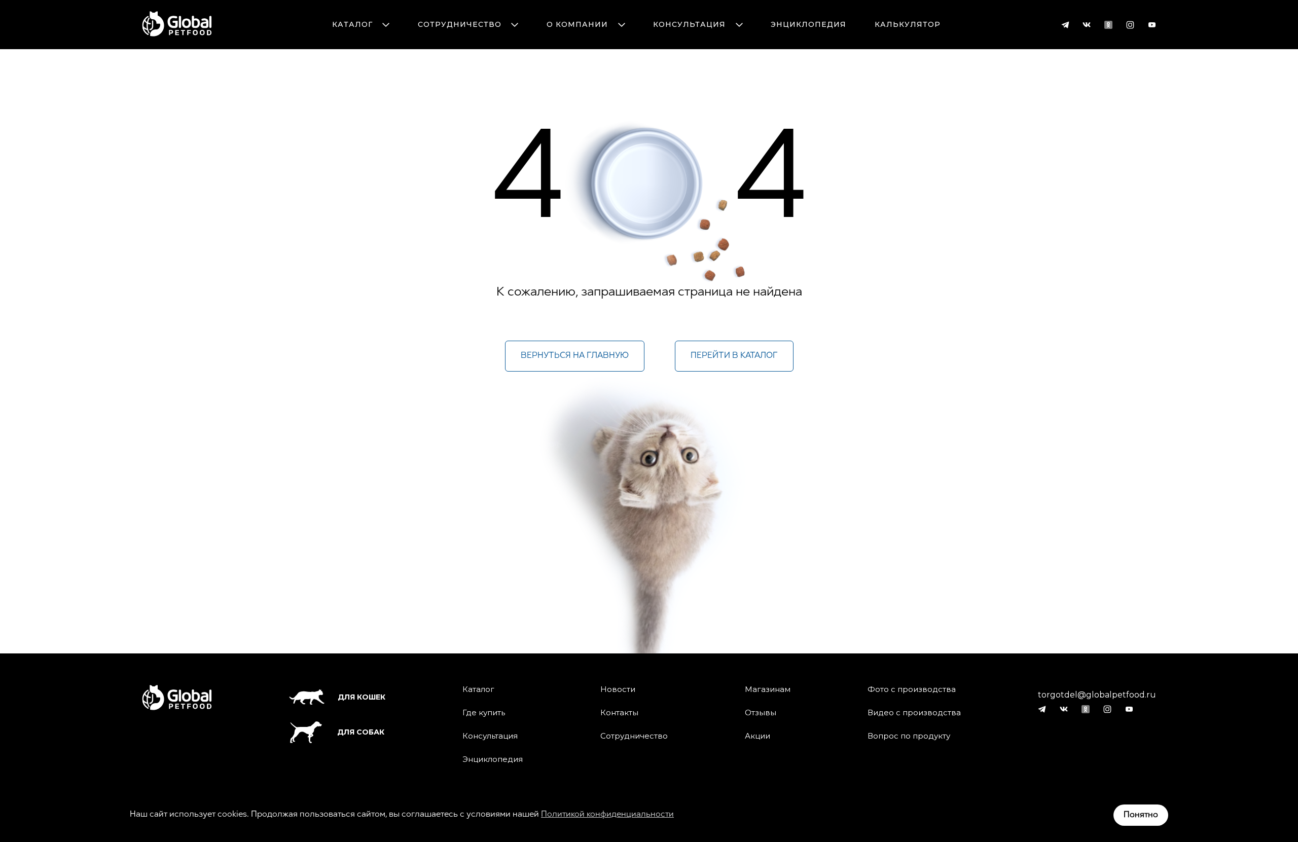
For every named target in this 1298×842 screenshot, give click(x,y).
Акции (757, 736)
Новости (617, 689)
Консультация (689, 24)
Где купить (483, 712)
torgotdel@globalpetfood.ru (1097, 695)
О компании (577, 24)
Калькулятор (908, 24)
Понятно (1141, 815)
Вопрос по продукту (909, 736)
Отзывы (760, 712)
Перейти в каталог (734, 356)
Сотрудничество (459, 24)
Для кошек (361, 697)
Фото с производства (912, 689)
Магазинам (767, 689)
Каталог (352, 24)
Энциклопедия (808, 24)
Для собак (360, 732)
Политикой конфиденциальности (607, 815)
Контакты (619, 712)
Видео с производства (914, 712)
